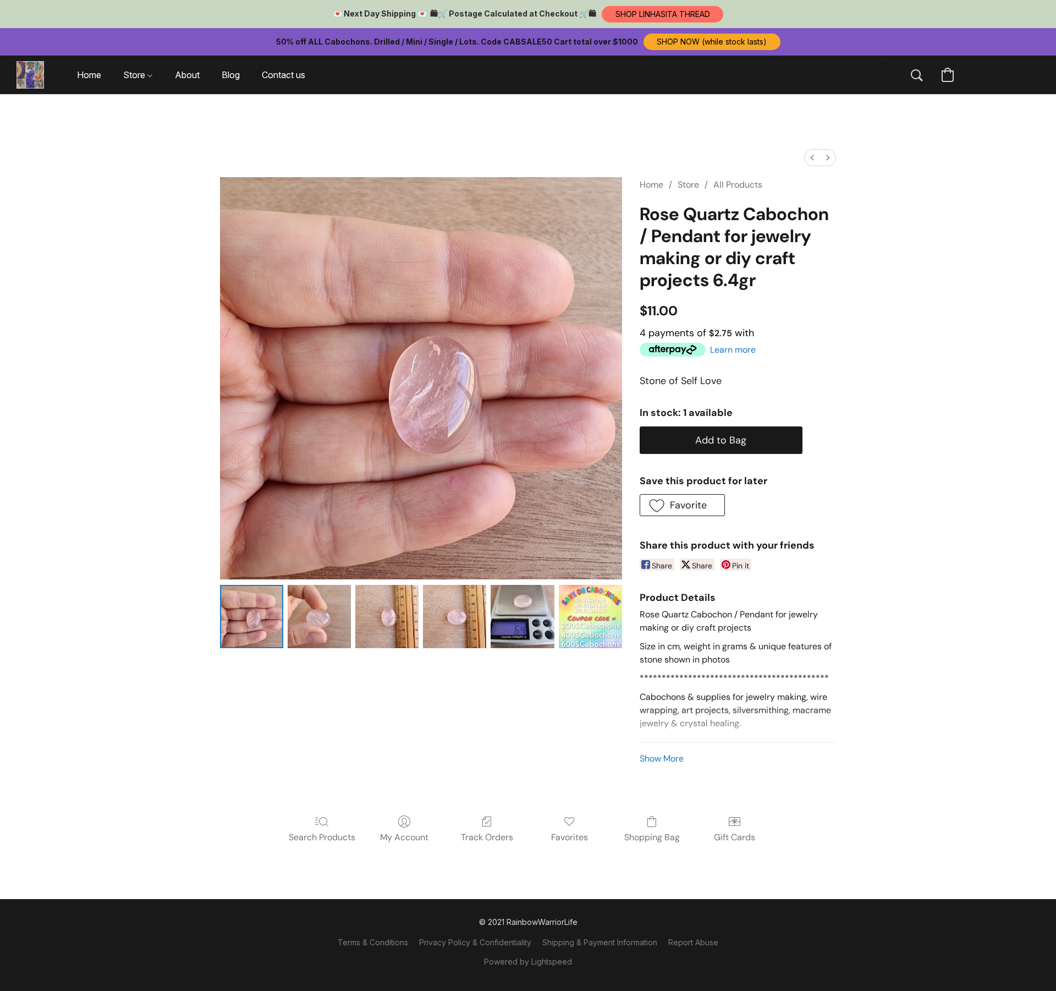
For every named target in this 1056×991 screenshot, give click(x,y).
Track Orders (487, 837)
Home (651, 184)
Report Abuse (693, 942)
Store (688, 184)
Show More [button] (662, 758)
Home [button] (89, 74)
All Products (737, 184)
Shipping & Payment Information (599, 942)
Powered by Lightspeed (528, 961)
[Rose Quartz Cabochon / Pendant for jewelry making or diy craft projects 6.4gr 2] (387, 616)
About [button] (187, 74)
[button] (662, 14)
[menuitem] (812, 158)
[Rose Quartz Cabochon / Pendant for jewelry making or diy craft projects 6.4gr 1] (319, 616)
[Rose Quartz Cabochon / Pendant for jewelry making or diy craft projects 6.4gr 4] (522, 616)
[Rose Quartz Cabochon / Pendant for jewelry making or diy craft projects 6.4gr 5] (590, 616)
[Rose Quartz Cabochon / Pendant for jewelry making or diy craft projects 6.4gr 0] (251, 616)
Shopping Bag (652, 837)
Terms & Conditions (373, 942)
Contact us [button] (283, 74)
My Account (404, 837)
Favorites (569, 837)
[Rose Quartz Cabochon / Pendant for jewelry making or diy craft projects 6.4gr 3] (454, 616)
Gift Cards (734, 837)
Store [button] (135, 74)
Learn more (733, 349)
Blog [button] (231, 74)
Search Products (322, 837)
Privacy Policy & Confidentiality (475, 942)
